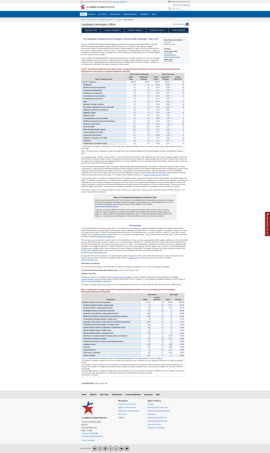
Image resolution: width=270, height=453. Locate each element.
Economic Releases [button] (130, 14)
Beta (158, 394)
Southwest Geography (111, 30)
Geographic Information (106, 20)
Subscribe (187, 5)
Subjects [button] (91, 14)
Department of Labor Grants (128, 411)
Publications (117, 394)
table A (107, 64)
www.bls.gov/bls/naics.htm (89, 260)
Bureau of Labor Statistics (89, 20)
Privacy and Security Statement (159, 411)
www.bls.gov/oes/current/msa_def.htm (106, 206)
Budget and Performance (127, 407)
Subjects (93, 394)
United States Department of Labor (180, 2)
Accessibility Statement (156, 428)
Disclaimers (152, 414)
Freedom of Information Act (158, 407)
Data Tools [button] (102, 14)
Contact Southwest (88, 440)
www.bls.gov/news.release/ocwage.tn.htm (94, 252)
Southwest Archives (157, 30)
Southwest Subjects (135, 30)
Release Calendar (178, 5)
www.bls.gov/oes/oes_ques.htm (91, 279)
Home (84, 394)
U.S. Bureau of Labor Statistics (100, 7)
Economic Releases (133, 394)
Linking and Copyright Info (157, 417)
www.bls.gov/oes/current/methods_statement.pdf (96, 281)
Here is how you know (119, 2)
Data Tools (104, 394)
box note (115, 64)
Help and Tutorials (154, 424)
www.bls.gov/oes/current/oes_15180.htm (156, 175)
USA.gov (121, 417)
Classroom (148, 394)
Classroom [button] (144, 14)
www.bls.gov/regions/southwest (172, 57)
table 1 (109, 175)
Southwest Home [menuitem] (91, 30)
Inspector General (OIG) (127, 404)
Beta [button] (153, 14)
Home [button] (83, 14)
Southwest (118, 20)
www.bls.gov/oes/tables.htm (106, 236)
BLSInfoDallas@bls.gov (170, 55)
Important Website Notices (157, 421)
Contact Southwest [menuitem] (178, 30)
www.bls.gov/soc (134, 258)
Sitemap (151, 404)
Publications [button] (115, 14)
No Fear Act (122, 414)
